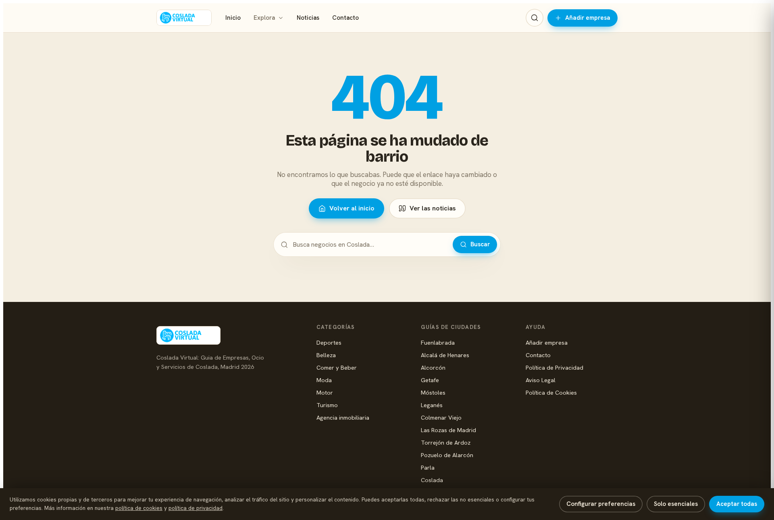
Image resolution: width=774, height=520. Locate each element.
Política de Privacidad (554, 367)
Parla (428, 467)
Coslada (432, 480)
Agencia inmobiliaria (342, 417)
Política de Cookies (551, 392)
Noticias (308, 18)
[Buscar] (534, 18)
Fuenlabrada (438, 342)
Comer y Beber (336, 367)
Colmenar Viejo (441, 417)
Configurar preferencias (600, 504)
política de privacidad (196, 508)
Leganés (432, 405)
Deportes (328, 342)
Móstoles (433, 392)
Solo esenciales (676, 504)
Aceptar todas (736, 504)
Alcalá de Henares (445, 355)
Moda (324, 380)
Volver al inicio (352, 208)
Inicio (233, 18)
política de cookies (138, 508)
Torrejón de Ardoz (445, 442)
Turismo (327, 405)
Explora (264, 18)
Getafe (430, 380)
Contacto (345, 18)
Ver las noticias (433, 208)
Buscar (480, 244)
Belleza (326, 355)
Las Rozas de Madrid (448, 430)
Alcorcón (433, 367)
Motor (324, 392)
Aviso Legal (541, 380)
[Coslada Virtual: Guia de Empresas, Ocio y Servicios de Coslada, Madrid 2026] (184, 18)
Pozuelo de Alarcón (447, 455)
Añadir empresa (587, 18)
